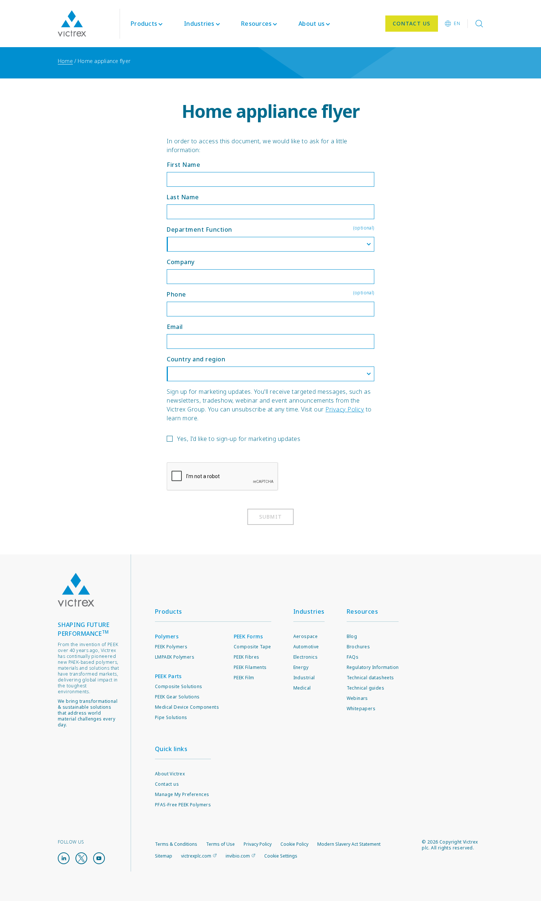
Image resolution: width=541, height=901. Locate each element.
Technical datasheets (370, 677)
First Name (183, 165)
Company (181, 262)
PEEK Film (244, 677)
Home (65, 60)
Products (144, 24)
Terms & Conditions (176, 844)
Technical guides (365, 688)
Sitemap (163, 856)
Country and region (196, 359)
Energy (300, 667)
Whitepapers (361, 708)
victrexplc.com (196, 856)
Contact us (167, 784)
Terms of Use (220, 844)
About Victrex (170, 774)
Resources (362, 611)
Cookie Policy (294, 844)
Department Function (270, 229)
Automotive (306, 647)
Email (175, 327)
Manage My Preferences (182, 794)
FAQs (353, 657)
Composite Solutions (178, 686)
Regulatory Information (373, 667)
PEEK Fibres (246, 657)
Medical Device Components (187, 707)
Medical (302, 688)
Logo (76, 590)
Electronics (305, 657)
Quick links (171, 749)
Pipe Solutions (171, 717)
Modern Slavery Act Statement (349, 844)
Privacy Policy (344, 409)
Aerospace (305, 636)
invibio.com (238, 856)
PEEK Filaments (250, 667)
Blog (352, 636)
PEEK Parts (168, 676)
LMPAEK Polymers (174, 657)
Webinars (357, 698)
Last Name (183, 197)
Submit (270, 516)
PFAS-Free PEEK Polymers (183, 805)
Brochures (358, 647)
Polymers (166, 636)
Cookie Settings (280, 856)
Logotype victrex (72, 23)
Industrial (304, 677)
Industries (309, 611)
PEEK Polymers (171, 647)
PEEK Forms (248, 636)
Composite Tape (252, 647)
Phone (270, 294)
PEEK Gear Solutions (177, 697)
